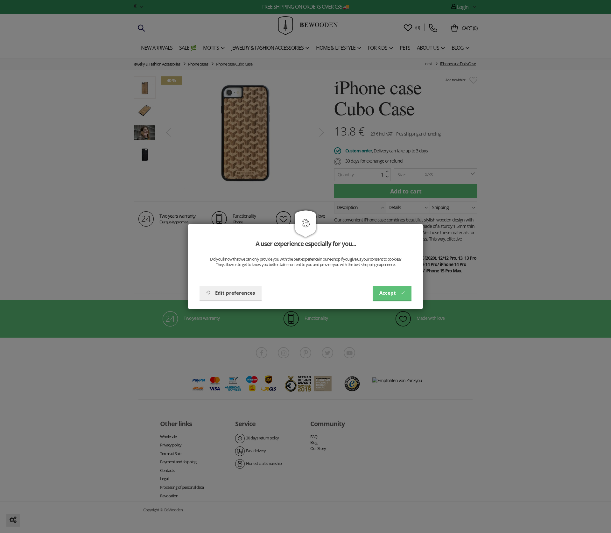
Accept (387, 293)
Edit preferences (235, 293)
